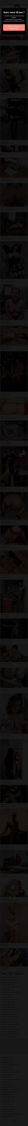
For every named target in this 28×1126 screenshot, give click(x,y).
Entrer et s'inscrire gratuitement (14, 27)
